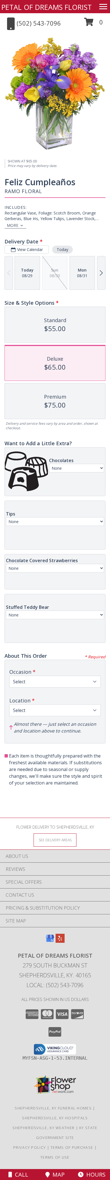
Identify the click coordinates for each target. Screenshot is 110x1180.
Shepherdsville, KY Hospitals (55, 1117)
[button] (93, 24)
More (12, 225)
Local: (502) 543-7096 (55, 985)
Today (62, 249)
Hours (94, 1174)
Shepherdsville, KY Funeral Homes (53, 1108)
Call (20, 1174)
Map (57, 1174)
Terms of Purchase (71, 1147)
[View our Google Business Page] (49, 941)
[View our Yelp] (60, 941)
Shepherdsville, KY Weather (43, 1127)
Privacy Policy (29, 1147)
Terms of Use (55, 1157)
